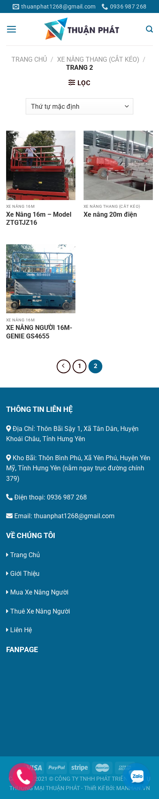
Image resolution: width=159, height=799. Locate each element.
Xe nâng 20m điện (110, 214)
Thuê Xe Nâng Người (40, 611)
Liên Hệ (21, 630)
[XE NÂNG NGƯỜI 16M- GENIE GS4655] (40, 278)
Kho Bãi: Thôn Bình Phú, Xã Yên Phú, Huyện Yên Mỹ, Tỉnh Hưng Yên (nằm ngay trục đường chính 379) (78, 468)
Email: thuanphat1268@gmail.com (64, 516)
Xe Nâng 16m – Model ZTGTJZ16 (38, 219)
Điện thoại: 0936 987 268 (50, 497)
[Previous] (64, 366)
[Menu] (11, 29)
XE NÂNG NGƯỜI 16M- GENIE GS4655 (39, 332)
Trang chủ (29, 59)
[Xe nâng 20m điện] (118, 165)
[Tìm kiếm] (149, 29)
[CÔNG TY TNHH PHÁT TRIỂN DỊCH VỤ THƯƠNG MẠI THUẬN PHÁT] (81, 29)
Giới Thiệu (25, 573)
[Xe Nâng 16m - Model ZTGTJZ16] (40, 165)
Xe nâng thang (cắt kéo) (98, 59)
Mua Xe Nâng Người (39, 592)
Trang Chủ (25, 555)
